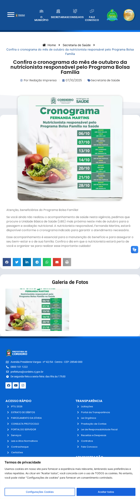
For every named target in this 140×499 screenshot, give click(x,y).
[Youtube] (16, 385)
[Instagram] (23, 385)
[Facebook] (8, 385)
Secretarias (59, 17)
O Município (41, 18)
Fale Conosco (92, 18)
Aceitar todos (106, 491)
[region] (70, 478)
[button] (7, 262)
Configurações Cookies (40, 491)
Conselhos (76, 17)
